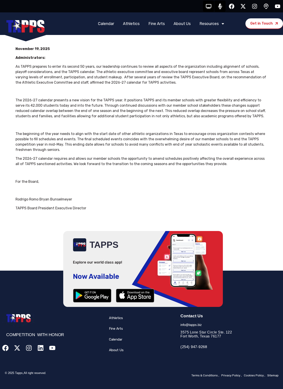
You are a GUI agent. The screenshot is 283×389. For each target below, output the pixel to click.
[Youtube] (277, 6)
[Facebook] (231, 6)
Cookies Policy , (254, 375)
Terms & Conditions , (205, 375)
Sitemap (273, 375)
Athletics (131, 23)
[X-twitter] (243, 6)
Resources (209, 23)
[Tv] (208, 6)
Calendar (106, 23)
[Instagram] (254, 6)
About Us (182, 23)
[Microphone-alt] (220, 6)
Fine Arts (156, 23)
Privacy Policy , (231, 375)
